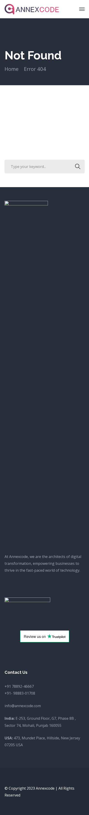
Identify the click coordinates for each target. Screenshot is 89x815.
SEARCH (78, 166)
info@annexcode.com (23, 705)
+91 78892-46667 (19, 686)
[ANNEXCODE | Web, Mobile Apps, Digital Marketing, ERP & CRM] (32, 8)
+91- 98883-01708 (20, 693)
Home (11, 68)
